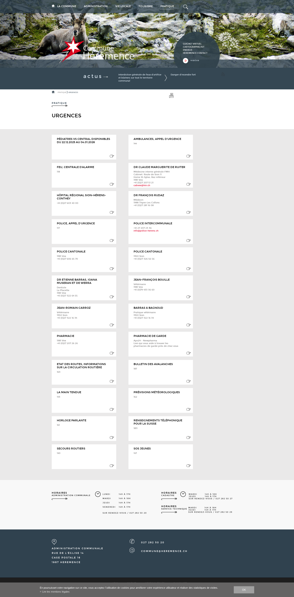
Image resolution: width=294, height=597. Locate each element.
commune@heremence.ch (164, 551)
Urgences (73, 92)
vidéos (195, 61)
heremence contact (195, 53)
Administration (96, 6)
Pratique (167, 6)
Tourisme (145, 6)
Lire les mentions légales (56, 591)
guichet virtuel (192, 44)
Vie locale (123, 6)
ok (244, 589)
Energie (187, 50)
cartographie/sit (193, 47)
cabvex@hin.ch (142, 185)
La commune (66, 6)
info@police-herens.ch (146, 230)
